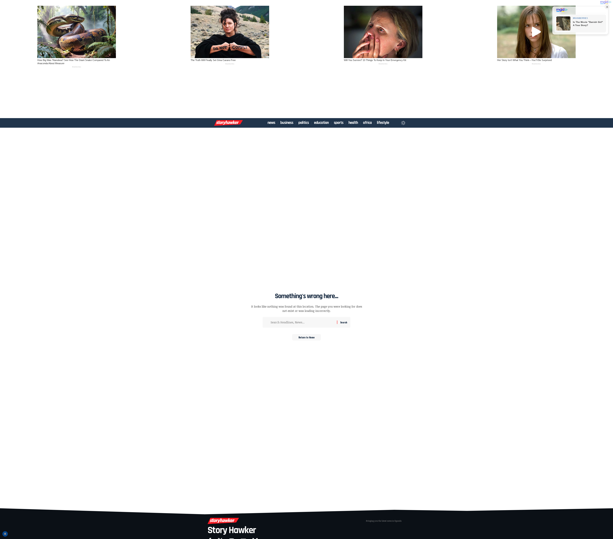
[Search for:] (302, 322)
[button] (397, 123)
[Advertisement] (306, 94)
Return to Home (307, 337)
